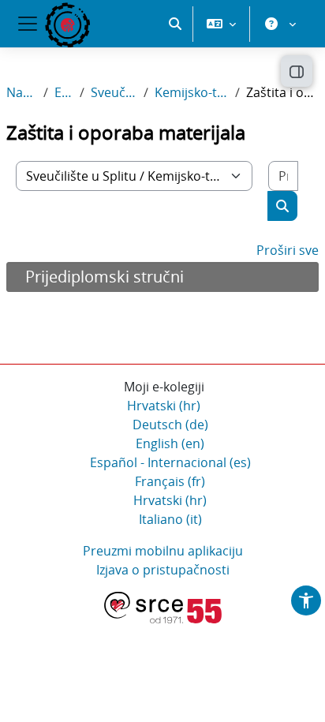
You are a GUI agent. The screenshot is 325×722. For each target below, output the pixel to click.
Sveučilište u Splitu (114, 92)
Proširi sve (287, 250)
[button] (175, 23)
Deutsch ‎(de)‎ (170, 424)
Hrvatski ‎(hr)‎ (163, 405)
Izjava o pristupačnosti (163, 569)
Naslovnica (21, 92)
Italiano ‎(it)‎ (170, 519)
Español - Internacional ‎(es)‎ (170, 462)
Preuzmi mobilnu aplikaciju (163, 550)
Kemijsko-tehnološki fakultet (192, 92)
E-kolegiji (63, 92)
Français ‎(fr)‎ (170, 481)
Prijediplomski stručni (104, 276)
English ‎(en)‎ (170, 443)
